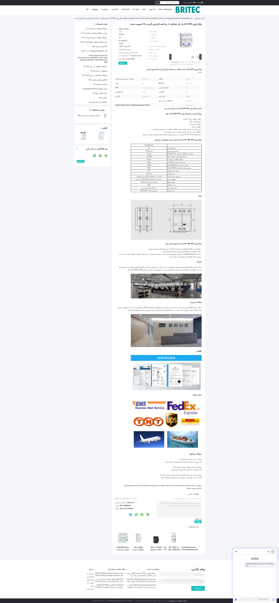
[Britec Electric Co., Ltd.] (188, 9)
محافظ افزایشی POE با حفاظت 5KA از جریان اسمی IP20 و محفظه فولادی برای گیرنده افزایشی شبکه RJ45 (141, 574)
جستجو (157, 2)
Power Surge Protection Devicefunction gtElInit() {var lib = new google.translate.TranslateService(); (157, 18)
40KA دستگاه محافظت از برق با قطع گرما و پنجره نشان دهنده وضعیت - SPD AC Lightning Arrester (138, 548)
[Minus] (236, 551)
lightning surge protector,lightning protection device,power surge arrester (170, 485)
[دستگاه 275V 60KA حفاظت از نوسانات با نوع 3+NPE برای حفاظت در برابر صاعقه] (123, 537)
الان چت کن (187, 2)
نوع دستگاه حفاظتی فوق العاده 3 (95, 42)
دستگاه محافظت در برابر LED (96, 75)
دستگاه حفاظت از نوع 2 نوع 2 (96, 38)
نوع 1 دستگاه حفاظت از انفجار (96, 33)
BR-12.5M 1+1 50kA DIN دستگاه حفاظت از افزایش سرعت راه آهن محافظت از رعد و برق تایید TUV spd (174, 548)
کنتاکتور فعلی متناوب (99, 80)
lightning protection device (134, 485)
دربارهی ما (104, 9)
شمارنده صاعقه (101, 84)
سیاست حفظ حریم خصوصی (178, 601)
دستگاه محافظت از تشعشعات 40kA (89, 115)
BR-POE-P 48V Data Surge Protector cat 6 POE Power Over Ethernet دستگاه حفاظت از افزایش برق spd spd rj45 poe (141, 580)
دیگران (104, 98)
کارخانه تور (114, 9)
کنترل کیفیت (125, 9)
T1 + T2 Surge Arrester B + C (96, 51)
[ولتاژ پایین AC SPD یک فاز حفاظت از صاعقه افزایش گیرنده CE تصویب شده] (186, 40)
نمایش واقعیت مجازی (165, 9)
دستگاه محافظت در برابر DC (97, 66)
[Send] (236, 599)
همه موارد (152, 9)
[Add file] (273, 599)
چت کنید (122, 63)
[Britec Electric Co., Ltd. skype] (130, 514)
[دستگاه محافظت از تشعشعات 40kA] (105, 115)
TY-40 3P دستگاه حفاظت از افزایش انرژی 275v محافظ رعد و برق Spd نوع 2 (156, 548)
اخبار (143, 9)
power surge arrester (194, 488)
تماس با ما (136, 9)
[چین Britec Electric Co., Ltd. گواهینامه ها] (83, 136)
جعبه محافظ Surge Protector (96, 89)
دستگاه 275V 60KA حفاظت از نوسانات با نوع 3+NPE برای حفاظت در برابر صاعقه (122, 548)
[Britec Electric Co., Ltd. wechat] (96, 156)
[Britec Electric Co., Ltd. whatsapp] (101, 156)
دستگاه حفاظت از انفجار (98, 29)
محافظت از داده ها (100, 71)
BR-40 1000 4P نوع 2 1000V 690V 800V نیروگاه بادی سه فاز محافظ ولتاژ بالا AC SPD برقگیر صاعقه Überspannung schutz (109, 586)
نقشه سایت (90, 589)
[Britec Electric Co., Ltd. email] (107, 156)
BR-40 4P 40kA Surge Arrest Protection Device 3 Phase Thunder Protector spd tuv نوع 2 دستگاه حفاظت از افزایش (109, 574)
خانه (87, 9)
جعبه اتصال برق (101, 93)
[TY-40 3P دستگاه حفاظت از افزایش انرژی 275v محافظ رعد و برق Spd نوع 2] (156, 537)
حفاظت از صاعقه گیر (99, 102)
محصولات (95, 9)
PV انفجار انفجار (101, 46)
